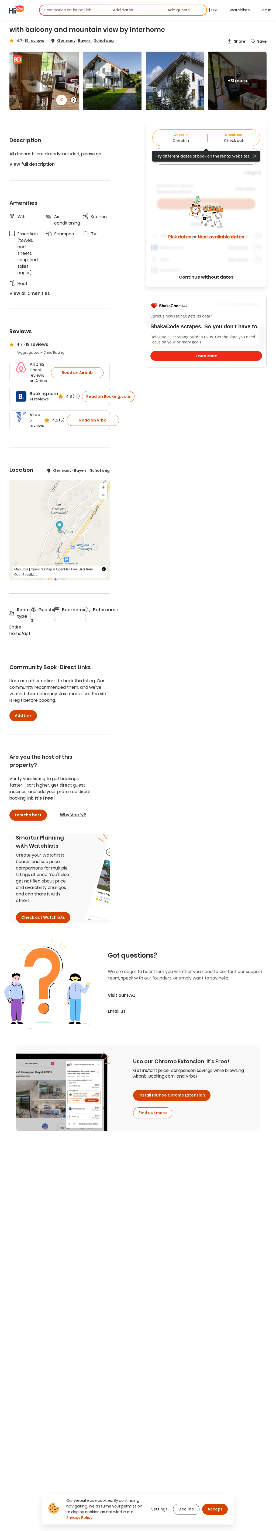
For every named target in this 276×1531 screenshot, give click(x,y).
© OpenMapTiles (65, 569)
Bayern (85, 40)
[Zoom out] (103, 495)
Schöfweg (104, 40)
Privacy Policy (79, 1517)
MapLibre (21, 569)
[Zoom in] (103, 487)
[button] (213, 10)
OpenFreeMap (41, 569)
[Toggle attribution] (104, 569)
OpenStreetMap (25, 574)
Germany (66, 40)
